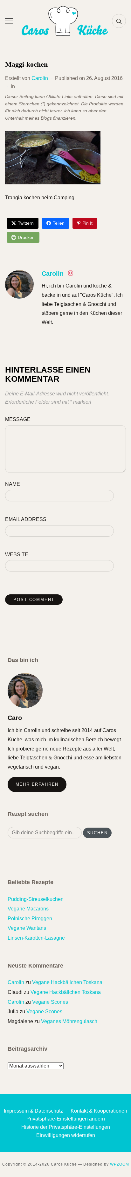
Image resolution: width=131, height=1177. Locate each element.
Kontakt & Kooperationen (99, 1111)
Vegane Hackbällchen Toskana (67, 982)
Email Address (25, 519)
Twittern (26, 223)
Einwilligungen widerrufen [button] (65, 1135)
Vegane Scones (50, 1002)
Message (18, 419)
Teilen (59, 223)
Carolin (39, 78)
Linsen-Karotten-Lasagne (36, 938)
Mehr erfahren (37, 784)
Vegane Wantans (27, 928)
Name (12, 484)
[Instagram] (70, 274)
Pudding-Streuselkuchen (36, 899)
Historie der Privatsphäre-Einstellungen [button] (65, 1127)
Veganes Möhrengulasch (69, 1021)
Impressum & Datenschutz (33, 1111)
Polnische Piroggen (30, 918)
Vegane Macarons (28, 908)
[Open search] (119, 21)
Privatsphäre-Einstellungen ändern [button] (65, 1118)
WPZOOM (119, 1164)
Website (16, 554)
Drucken (26, 237)
